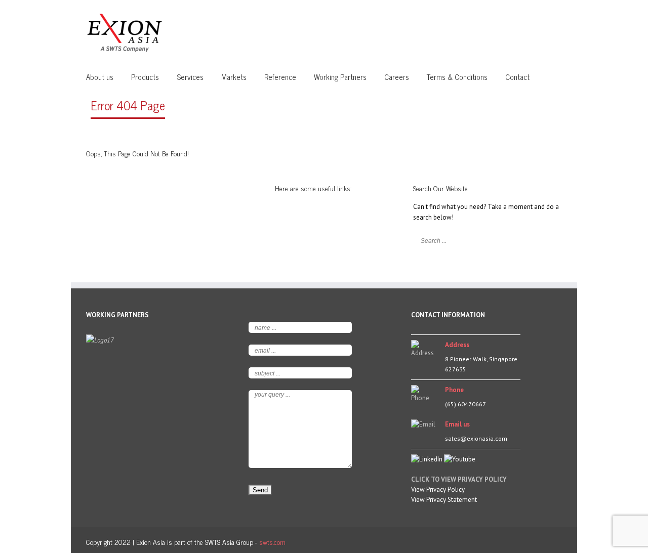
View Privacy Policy (438, 489)
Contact (517, 76)
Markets (234, 76)
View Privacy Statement (444, 499)
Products (145, 76)
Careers (396, 76)
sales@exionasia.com (476, 438)
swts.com (272, 541)
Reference (280, 76)
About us (99, 76)
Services (190, 76)
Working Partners (340, 76)
